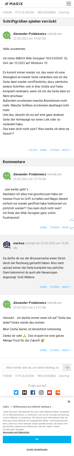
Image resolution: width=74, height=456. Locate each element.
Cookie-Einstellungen (37, 449)
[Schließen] (69, 401)
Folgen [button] (33, 150)
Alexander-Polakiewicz (30, 34)
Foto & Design (24, 12)
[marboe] (6, 244)
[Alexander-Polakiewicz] (6, 35)
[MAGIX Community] (14, 3)
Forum (7, 12)
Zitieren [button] (54, 150)
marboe (19, 243)
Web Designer (47, 12)
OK (36, 439)
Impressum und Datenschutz (16, 432)
